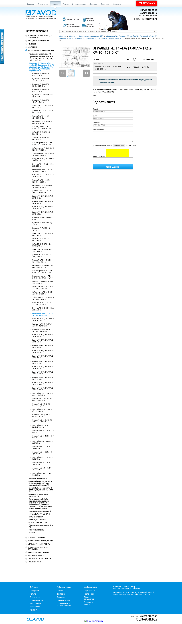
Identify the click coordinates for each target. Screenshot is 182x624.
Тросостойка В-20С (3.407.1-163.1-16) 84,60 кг (42, 405)
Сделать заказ (147, 3)
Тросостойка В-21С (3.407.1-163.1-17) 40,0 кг (42, 410)
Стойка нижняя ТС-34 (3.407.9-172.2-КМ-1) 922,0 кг (43, 154)
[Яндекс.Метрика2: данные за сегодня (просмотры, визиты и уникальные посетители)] (93, 621)
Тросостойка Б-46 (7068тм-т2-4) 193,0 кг (43, 431)
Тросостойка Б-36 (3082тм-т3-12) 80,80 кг (42, 463)
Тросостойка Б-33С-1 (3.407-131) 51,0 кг (42, 469)
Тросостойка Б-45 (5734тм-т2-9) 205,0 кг (43, 437)
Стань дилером (63, 600)
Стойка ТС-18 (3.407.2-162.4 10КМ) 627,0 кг (41, 245)
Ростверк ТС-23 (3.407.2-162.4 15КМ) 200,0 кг (42, 282)
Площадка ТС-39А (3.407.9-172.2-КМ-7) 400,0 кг (41, 304)
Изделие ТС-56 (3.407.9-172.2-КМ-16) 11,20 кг (42, 383)
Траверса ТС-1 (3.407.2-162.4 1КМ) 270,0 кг (42, 106)
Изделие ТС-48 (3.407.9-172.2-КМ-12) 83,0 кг (42, 346)
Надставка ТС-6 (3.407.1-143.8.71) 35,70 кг (40, 101)
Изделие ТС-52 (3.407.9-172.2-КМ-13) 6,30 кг (42, 208)
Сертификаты (90, 591)
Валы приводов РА (36, 517)
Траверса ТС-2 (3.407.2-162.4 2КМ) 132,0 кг (42, 234)
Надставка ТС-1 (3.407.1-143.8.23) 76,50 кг (40, 74)
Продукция (34, 591)
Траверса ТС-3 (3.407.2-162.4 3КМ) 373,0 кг (42, 112)
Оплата (60, 591)
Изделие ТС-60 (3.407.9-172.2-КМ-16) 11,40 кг (42, 378)
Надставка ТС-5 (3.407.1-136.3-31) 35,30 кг (43, 96)
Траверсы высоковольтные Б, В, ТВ (41, 526)
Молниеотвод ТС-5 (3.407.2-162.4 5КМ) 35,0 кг (42, 122)
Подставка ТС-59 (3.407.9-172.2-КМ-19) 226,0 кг (41, 330)
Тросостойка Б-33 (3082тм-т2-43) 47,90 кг (42, 447)
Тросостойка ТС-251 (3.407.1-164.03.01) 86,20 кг (42, 399)
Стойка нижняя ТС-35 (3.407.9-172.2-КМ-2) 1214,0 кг (43, 288)
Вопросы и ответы (88, 603)
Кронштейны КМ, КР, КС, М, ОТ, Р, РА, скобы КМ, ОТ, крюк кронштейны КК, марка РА (41, 483)
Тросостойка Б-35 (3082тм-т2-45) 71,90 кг (42, 458)
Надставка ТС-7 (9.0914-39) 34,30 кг (41, 229)
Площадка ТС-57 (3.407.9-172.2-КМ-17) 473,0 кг (43, 320)
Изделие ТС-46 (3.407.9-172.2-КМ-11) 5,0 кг (42, 202)
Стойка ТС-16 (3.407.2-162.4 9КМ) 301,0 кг (41, 138)
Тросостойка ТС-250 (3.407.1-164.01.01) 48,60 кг (42, 394)
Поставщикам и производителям (64, 604)
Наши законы (35, 607)
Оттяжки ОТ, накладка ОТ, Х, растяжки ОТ (40, 495)
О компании (43, 4)
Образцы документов (89, 598)
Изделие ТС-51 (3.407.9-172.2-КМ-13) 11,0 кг (42, 362)
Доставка (93, 4)
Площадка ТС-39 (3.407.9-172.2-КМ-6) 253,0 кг (43, 160)
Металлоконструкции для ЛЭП (91, 36)
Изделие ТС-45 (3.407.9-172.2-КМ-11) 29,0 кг (42, 336)
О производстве (79, 4)
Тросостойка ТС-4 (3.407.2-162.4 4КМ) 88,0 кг (41, 117)
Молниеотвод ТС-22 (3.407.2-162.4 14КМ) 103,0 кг (42, 266)
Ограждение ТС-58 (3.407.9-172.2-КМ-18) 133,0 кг (42, 325)
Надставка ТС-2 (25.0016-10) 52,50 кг (42, 224)
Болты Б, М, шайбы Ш (37, 520)
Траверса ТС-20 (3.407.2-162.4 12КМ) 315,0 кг (42, 256)
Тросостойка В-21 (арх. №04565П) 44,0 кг (40, 426)
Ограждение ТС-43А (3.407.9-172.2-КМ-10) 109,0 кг (42, 314)
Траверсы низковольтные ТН (40, 54)
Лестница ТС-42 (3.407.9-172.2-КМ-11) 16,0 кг (43, 176)
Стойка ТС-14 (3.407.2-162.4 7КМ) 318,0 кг (41, 240)
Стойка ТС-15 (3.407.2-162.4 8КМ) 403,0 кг (41, 133)
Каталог (55, 4)
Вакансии (105, 4)
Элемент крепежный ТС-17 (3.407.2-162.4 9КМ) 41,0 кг (42, 144)
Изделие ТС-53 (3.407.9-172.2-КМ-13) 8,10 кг (42, 367)
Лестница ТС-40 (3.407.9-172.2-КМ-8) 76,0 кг (43, 309)
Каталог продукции (36, 30)
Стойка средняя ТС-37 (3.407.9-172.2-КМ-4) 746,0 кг (43, 298)
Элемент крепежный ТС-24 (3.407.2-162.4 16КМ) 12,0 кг (42, 272)
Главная (30, 4)
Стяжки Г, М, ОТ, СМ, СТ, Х (39, 514)
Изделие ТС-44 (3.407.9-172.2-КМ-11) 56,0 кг (42, 197)
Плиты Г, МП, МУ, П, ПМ (38, 522)
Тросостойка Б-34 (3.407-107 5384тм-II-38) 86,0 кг (42, 192)
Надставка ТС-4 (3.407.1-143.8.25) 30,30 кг (40, 90)
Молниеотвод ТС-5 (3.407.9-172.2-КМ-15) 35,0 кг (42, 186)
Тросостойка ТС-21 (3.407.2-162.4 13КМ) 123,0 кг (42, 261)
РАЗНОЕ (32, 533)
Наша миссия (35, 604)
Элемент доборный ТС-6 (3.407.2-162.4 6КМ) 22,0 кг (41, 128)
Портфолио (89, 594)
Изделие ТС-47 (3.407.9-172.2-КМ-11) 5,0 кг (42, 341)
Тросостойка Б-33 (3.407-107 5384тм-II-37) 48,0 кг (42, 421)
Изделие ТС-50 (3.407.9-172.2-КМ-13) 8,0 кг (42, 357)
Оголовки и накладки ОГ (38, 479)
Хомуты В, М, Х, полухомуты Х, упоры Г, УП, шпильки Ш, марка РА (41, 490)
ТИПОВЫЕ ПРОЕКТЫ (36, 530)
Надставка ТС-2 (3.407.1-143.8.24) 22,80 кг (40, 80)
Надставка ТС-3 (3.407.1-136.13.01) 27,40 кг (40, 85)
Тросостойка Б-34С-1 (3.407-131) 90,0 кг (42, 474)
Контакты (117, 4)
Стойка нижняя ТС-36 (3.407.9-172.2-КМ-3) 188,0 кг (43, 293)
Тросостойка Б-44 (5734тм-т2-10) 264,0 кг (42, 442)
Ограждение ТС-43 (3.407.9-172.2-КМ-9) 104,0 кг (42, 170)
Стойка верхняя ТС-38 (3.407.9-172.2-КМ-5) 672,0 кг (43, 149)
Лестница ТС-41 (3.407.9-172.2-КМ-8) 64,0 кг (43, 165)
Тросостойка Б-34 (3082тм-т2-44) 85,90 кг (42, 453)
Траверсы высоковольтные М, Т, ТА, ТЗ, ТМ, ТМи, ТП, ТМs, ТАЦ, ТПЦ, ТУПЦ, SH (41, 58)
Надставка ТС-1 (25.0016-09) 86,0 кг (42, 218)
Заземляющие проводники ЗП (40, 511)
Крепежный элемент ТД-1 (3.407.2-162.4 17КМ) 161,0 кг (42, 277)
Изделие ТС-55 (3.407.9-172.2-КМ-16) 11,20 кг (42, 373)
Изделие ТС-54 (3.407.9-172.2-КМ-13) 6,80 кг (42, 213)
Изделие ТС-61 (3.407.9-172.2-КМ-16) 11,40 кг (42, 389)
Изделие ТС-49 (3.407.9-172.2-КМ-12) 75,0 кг (42, 352)
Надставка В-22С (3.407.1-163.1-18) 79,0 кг (41, 415)
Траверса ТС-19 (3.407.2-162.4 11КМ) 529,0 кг (42, 250)
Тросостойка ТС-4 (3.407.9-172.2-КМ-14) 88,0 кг (41, 181)
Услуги (65, 4)
